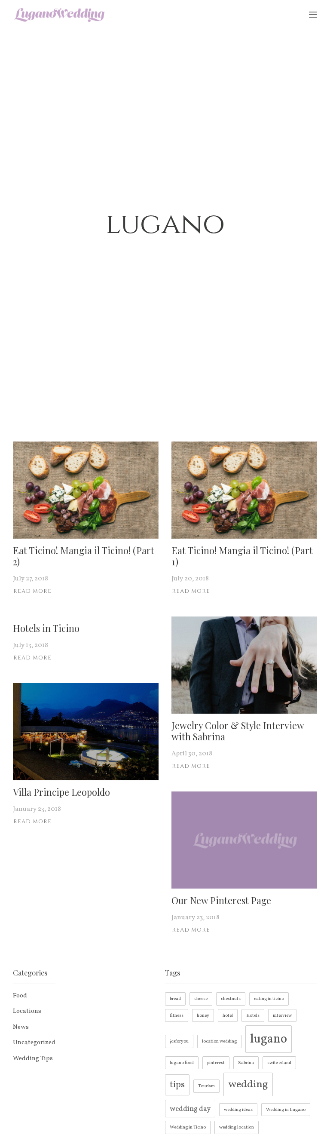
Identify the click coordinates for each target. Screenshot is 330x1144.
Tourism (206, 1086)
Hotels (253, 1015)
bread (175, 999)
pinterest (216, 1063)
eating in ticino (269, 999)
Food (20, 995)
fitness (176, 1015)
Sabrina (246, 1063)
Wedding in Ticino (188, 1127)
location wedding (219, 1041)
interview (282, 1015)
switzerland (279, 1063)
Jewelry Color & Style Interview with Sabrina (237, 730)
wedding (248, 1084)
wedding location (236, 1127)
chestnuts (231, 999)
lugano (268, 1039)
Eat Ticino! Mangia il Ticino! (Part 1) (242, 555)
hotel (228, 1015)
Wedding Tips (33, 1058)
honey (203, 1015)
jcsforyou (179, 1041)
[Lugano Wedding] (60, 15)
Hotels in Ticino (46, 628)
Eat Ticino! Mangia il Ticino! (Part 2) (83, 555)
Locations (27, 1011)
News (21, 1027)
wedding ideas (238, 1110)
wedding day (190, 1109)
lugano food (182, 1063)
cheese (201, 999)
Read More (32, 591)
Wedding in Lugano (286, 1110)
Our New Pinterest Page (221, 900)
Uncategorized (34, 1042)
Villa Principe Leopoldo (61, 792)
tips (177, 1085)
